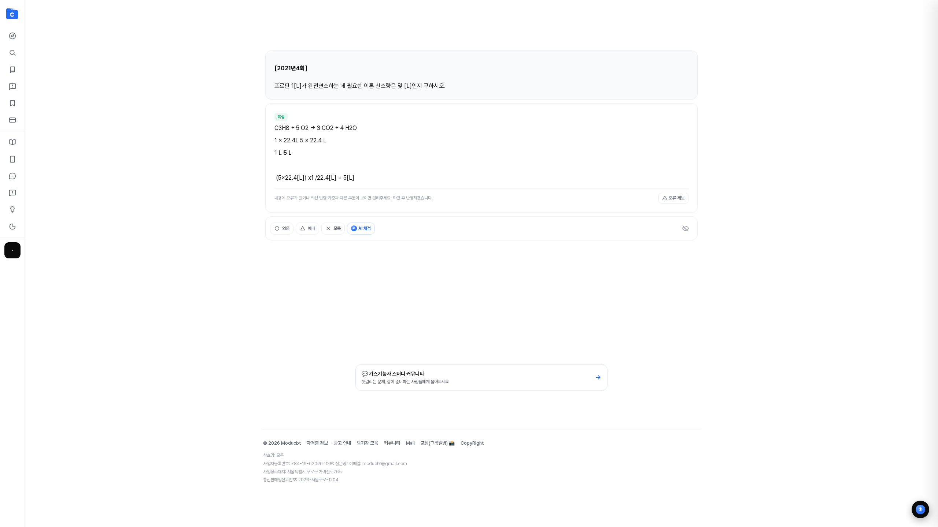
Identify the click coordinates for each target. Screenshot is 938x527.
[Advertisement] (481, 28)
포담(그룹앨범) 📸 (438, 443)
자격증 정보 (317, 443)
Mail (410, 443)
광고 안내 (342, 443)
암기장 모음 (367, 443)
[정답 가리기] (685, 228)
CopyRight (472, 443)
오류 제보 (676, 198)
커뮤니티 (392, 443)
